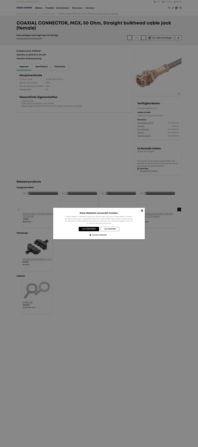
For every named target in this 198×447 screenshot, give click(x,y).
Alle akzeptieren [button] (89, 229)
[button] (99, 235)
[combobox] (142, 210)
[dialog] (99, 223)
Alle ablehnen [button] (110, 229)
